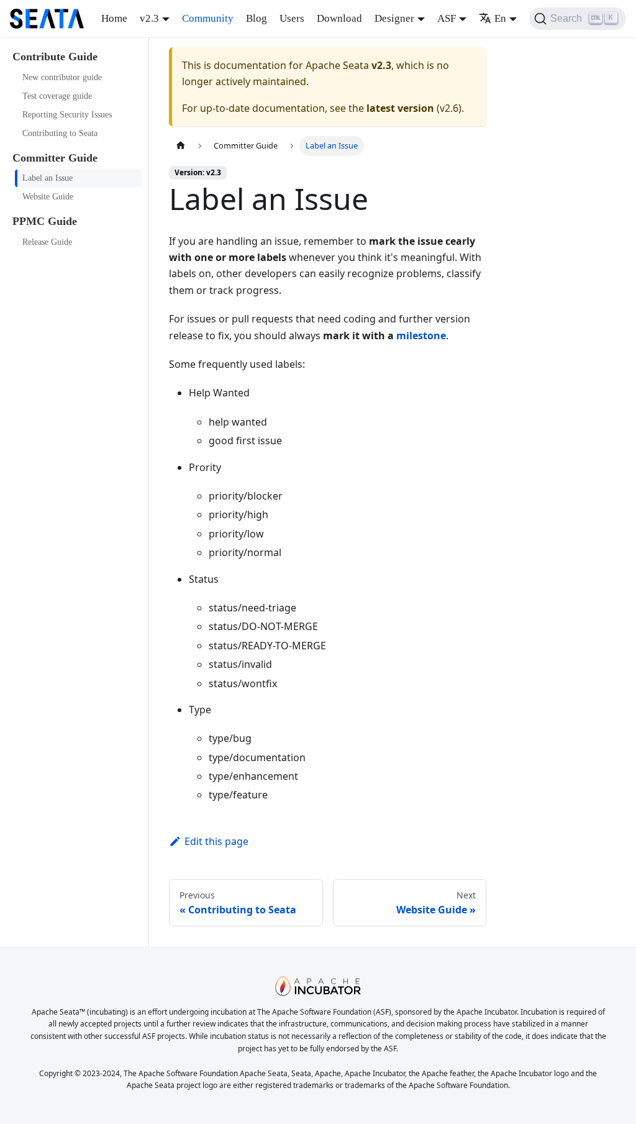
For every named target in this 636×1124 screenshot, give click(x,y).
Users (291, 18)
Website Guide (47, 196)
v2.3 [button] (149, 18)
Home (114, 18)
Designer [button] (394, 18)
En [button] (500, 18)
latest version (400, 108)
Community (208, 18)
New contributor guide (62, 77)
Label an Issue (47, 178)
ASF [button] (446, 18)
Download (339, 18)
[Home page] (181, 145)
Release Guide (47, 242)
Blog (256, 18)
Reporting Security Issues (67, 114)
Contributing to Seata (60, 133)
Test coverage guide (57, 96)
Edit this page (216, 841)
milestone (421, 335)
